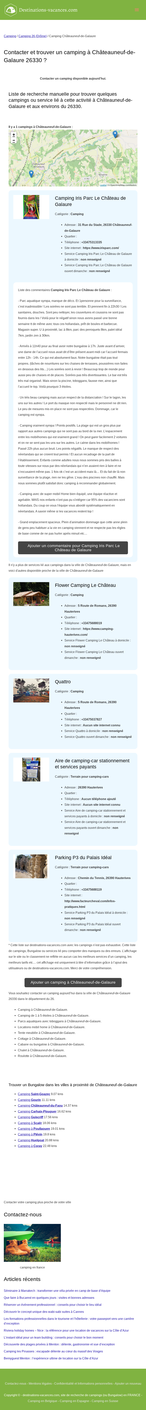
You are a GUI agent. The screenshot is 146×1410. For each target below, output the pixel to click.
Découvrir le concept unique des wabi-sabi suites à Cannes (44, 1311)
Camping (10, 36)
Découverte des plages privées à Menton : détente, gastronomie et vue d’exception (59, 1344)
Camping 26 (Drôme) (32, 36)
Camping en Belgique (42, 1401)
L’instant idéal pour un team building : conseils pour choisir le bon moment (53, 1337)
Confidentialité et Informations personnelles (83, 1383)
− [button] (14, 140)
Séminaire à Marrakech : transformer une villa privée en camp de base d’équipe (57, 1290)
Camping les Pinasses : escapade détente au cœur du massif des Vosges (53, 1351)
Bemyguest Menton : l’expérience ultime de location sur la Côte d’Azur (51, 1358)
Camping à (30, 1123)
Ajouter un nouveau (128, 1383)
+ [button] (14, 134)
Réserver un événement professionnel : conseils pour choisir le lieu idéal (53, 1304)
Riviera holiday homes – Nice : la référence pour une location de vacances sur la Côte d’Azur (66, 1330)
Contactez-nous (15, 1383)
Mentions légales (40, 1383)
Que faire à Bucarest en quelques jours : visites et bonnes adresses (49, 1297)
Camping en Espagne (74, 1401)
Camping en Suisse (105, 1401)
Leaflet (103, 184)
